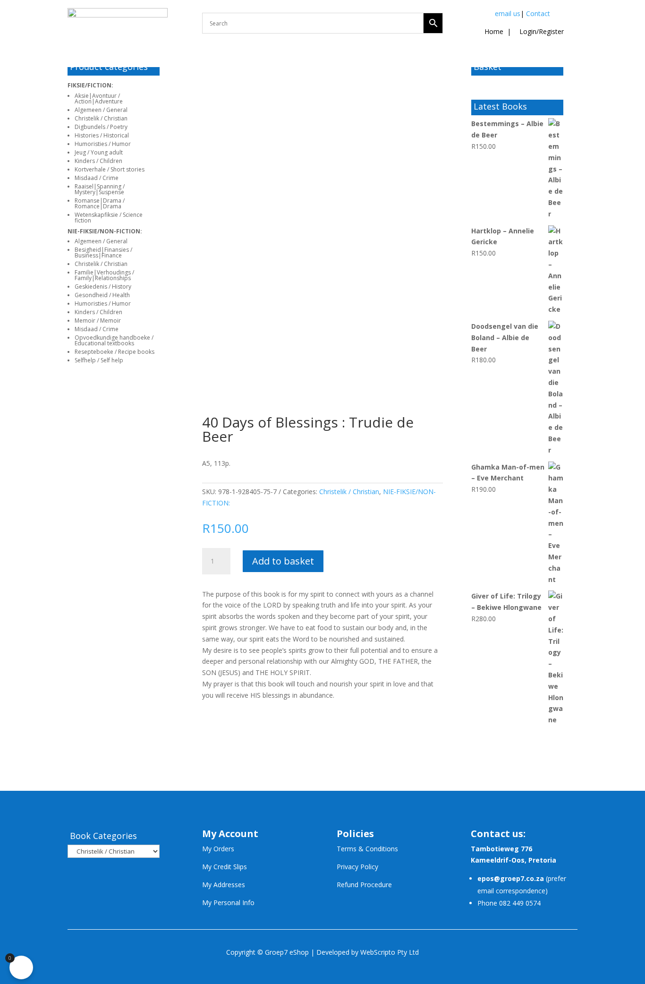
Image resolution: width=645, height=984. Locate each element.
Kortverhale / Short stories (109, 169)
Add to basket (283, 561)
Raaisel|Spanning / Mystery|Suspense (100, 189)
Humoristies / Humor (103, 144)
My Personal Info (228, 902)
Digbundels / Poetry (101, 127)
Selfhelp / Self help (99, 360)
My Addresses (223, 884)
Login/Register (541, 31)
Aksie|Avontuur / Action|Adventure (99, 98)
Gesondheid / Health (102, 295)
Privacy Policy (357, 866)
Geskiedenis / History (103, 286)
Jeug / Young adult (99, 152)
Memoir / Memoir (98, 321)
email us (507, 13)
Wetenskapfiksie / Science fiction (109, 217)
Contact (538, 13)
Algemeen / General (101, 110)
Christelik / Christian (101, 118)
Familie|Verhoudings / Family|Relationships (104, 275)
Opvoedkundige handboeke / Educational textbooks (114, 340)
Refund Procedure (364, 884)
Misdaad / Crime (97, 178)
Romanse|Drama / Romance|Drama (100, 203)
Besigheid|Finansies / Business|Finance (103, 252)
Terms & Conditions (367, 848)
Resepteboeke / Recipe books (114, 352)
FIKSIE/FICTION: (90, 85)
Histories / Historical (102, 135)
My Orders (218, 848)
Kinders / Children (98, 161)
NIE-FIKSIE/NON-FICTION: (105, 231)
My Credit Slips (224, 866)
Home (493, 31)
